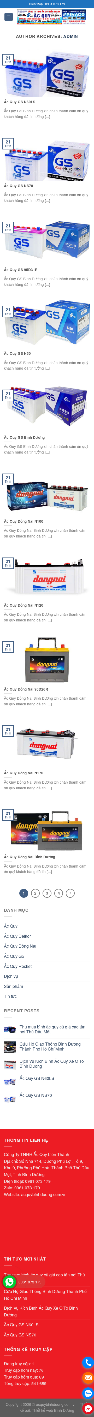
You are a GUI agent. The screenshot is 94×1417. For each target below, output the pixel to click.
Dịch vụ (11, 976)
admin (70, 36)
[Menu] (8, 17)
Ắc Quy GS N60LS (37, 1078)
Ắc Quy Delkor (17, 936)
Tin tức (10, 996)
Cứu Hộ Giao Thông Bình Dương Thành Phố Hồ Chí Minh (50, 1046)
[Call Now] (9, 1281)
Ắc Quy (10, 926)
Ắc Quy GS (14, 956)
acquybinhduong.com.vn (44, 1194)
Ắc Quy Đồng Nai (20, 946)
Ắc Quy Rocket (18, 966)
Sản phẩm (13, 986)
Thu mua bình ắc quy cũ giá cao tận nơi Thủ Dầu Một (52, 1029)
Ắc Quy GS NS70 (36, 1095)
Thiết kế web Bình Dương (53, 1410)
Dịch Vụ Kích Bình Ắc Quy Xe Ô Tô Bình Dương (52, 1063)
